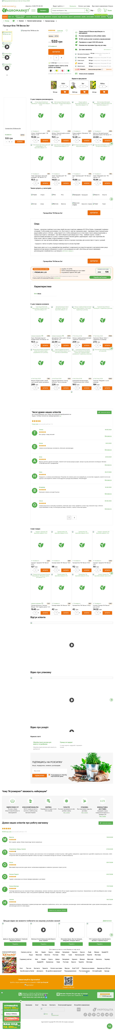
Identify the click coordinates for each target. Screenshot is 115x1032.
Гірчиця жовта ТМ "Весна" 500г (61, 563)
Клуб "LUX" (75, 968)
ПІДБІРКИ (5, 16)
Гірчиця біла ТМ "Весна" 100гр (82, 605)
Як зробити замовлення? (54, 971)
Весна (39, 293)
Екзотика (65, 16)
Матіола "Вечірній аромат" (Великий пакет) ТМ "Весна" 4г (102, 134)
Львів (89, 952)
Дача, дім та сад (109, 16)
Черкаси (74, 952)
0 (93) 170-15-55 (38, 995)
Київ (36, 952)
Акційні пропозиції (9, 6)
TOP (13, 16)
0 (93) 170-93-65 (37, 6)
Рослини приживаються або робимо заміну (92, 36)
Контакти (37, 968)
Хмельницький (79, 955)
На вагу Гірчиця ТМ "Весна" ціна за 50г (101, 606)
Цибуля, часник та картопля (20, 16)
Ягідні (59, 16)
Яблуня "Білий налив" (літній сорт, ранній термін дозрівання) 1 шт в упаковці (40, 381)
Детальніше (57, 278)
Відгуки (67, 968)
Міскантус (66, 13)
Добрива (103, 16)
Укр (91, 10)
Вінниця (96, 952)
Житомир (98, 955)
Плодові (54, 16)
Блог (21, 968)
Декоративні (77, 16)
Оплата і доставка (84, 6)
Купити (56, 52)
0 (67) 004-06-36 (39, 997)
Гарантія (45, 968)
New (9, 16)
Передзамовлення (70, 971)
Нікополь (47, 955)
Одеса (50, 952)
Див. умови (66, 812)
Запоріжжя (65, 952)
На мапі (85, 995)
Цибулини (48, 16)
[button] (102, 69)
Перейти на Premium (100, 277)
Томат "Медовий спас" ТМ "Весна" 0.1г (101, 176)
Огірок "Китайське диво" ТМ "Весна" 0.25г (39, 134)
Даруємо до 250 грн (103, 968)
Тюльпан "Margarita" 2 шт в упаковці (101, 381)
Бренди (106, 971)
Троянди (34, 16)
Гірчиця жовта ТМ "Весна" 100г (61, 605)
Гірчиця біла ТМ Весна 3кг (13, 128)
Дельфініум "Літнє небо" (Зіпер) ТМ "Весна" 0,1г (61, 338)
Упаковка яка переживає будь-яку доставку (92, 45)
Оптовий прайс (97, 971)
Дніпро (57, 952)
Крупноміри (90, 16)
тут (60, 416)
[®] (15, 12)
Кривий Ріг (105, 952)
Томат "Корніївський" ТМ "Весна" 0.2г (59, 176)
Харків (43, 952)
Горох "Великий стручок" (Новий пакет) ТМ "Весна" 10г (40, 338)
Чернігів (89, 955)
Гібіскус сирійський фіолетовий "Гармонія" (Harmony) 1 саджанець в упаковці (82, 338)
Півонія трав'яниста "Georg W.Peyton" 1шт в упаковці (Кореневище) (60, 381)
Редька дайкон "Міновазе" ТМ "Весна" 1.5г (82, 134)
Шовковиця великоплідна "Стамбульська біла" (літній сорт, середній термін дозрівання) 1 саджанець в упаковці (81, 381)
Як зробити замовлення (81, 1005)
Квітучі (71, 16)
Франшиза (73, 6)
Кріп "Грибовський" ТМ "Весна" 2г (82, 176)
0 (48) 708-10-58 (27, 997)
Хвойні (84, 16)
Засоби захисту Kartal (27, 971)
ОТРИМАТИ (12, 1019)
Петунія (62, 13)
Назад (7, 21)
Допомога (40, 971)
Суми (70, 955)
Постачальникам (84, 971)
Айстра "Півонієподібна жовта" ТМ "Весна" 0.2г (61, 134)
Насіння (28, 16)
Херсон (82, 952)
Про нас (28, 968)
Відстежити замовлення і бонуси (102, 6)
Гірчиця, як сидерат (66, 742)
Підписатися (39, 775)
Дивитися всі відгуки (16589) (57, 910)
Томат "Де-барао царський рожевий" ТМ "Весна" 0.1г (39, 176)
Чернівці (107, 959)
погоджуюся (56, 775)
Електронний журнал (65, 1005)
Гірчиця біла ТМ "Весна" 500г (81, 563)
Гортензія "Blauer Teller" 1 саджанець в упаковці (100, 338)
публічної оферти (67, 251)
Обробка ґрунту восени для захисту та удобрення (42, 743)
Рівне (63, 955)
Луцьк (31, 955)
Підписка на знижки (88, 968)
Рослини (97, 16)
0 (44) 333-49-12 (27, 995)
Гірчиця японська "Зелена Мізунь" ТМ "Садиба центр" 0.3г (40, 606)
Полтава (55, 955)
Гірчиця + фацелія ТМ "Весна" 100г (102, 563)
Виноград (41, 16)
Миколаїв (39, 955)
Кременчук (49, 962)
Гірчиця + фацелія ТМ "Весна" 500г (40, 563)
